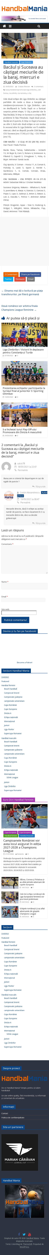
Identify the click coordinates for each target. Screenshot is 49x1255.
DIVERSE (5, 677)
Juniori (6, 725)
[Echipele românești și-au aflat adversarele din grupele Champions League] (9, 907)
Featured (5, 681)
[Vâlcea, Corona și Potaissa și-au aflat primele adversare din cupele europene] (9, 878)
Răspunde (40, 486)
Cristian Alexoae (24, 86)
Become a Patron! (24, 662)
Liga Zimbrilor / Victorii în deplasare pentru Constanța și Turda (23, 351)
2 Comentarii (11, 274)
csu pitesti (12, 93)
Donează (20, 279)
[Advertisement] (24, 241)
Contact (4, 1113)
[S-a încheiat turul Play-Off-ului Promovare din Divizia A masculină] (24, 404)
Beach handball (10, 689)
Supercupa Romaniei (12, 733)
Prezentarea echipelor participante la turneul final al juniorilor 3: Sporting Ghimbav (24, 390)
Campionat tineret (11, 693)
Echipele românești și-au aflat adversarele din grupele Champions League (32, 911)
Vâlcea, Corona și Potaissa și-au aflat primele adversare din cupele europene (32, 882)
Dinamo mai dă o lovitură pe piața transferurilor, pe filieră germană (22, 292)
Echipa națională (11, 717)
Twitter (8, 279)
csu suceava (22, 93)
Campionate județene (13, 697)
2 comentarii (38, 86)
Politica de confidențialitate (12, 1117)
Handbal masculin (11, 62)
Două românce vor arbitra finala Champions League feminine (19, 307)
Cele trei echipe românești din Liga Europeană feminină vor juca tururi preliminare (32, 896)
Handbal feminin (8, 685)
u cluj (29, 93)
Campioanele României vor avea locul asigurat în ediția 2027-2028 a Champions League (22, 845)
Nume (4, 581)
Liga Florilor (9, 729)
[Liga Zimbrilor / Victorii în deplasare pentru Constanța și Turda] (24, 324)
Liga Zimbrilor (26, 62)
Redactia (20, 854)
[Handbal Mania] (4, 26)
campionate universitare (14, 701)
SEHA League (12, 777)
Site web (5, 609)
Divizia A (7, 713)
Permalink (23, 470)
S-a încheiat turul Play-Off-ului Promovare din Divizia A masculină (22, 431)
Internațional (9, 721)
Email (30, 279)
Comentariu (7, 544)
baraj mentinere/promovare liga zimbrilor (21, 90)
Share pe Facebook (30, 274)
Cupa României (10, 705)
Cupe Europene (10, 709)
